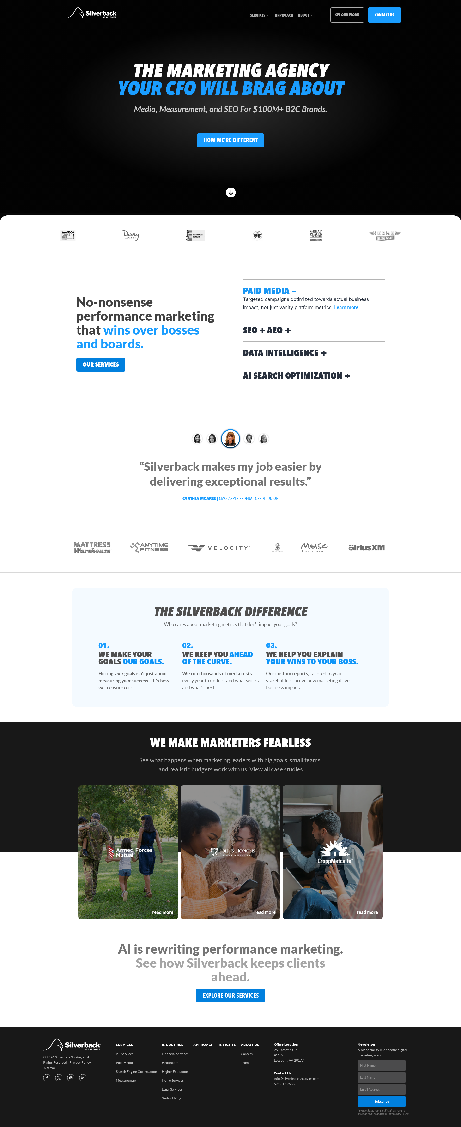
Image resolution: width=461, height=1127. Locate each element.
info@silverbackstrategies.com (296, 1078)
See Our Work (347, 14)
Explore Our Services (230, 995)
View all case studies (276, 769)
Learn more (346, 307)
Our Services (101, 364)
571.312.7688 (284, 1084)
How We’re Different (230, 140)
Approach (284, 15)
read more (162, 912)
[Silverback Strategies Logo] (91, 12)
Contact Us (384, 14)
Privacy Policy (80, 1062)
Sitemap (50, 1068)
